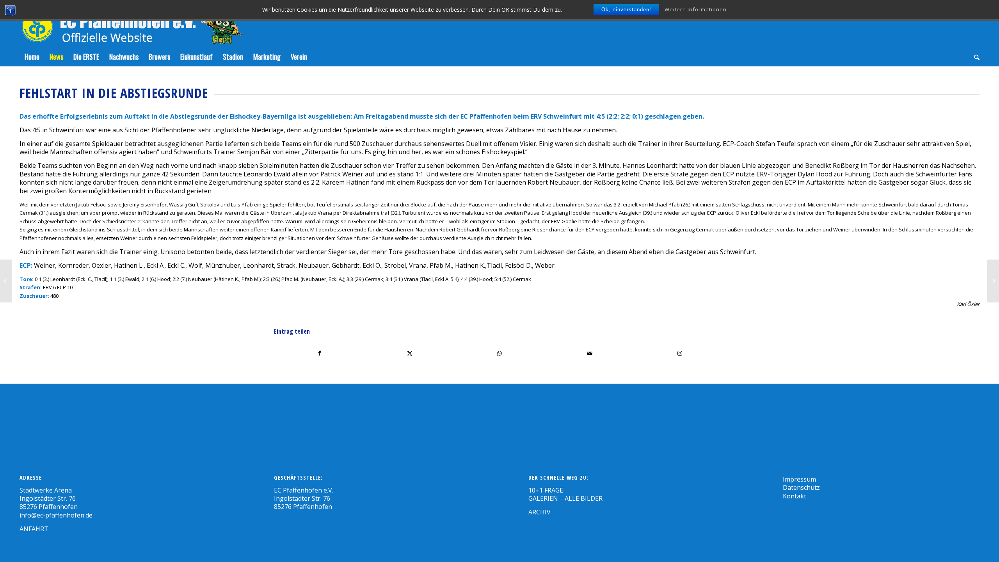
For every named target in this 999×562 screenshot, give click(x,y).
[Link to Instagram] (680, 353)
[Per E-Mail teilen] (590, 353)
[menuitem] (32, 56)
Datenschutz (801, 487)
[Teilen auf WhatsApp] (500, 353)
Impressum (799, 479)
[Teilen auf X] (410, 353)
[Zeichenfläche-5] (131, 23)
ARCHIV (539, 512)
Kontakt (794, 496)
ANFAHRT (34, 529)
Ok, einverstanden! (626, 9)
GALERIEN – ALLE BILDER (565, 498)
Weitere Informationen (696, 9)
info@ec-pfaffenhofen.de (56, 515)
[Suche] (974, 56)
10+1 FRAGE (545, 490)
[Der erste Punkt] (993, 281)
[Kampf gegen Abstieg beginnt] (6, 281)
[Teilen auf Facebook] (319, 353)
